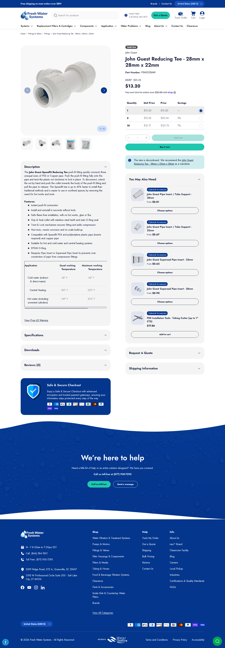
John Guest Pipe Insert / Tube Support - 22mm (169, 228)
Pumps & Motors (101, 544)
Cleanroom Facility (179, 550)
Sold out (178, 137)
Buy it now (165, 146)
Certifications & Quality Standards (187, 581)
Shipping (146, 550)
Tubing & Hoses (100, 568)
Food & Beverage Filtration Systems (110, 575)
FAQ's (173, 587)
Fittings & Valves (34, 33)
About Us (159, 26)
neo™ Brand (176, 544)
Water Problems (129, 26)
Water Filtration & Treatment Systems (111, 538)
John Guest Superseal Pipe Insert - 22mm (170, 259)
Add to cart (165, 334)
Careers (174, 562)
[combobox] (85, 15)
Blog (147, 26)
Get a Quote (160, 15)
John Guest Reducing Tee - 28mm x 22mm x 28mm (163, 162)
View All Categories (102, 613)
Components (87, 26)
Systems (25, 26)
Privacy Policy (180, 640)
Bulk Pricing (148, 556)
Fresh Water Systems (40, 640)
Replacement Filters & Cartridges (55, 26)
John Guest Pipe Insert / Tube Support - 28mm (169, 195)
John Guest (131, 52)
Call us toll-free (99, 484)
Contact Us (166, 3)
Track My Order (150, 538)
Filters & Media (100, 562)
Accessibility (198, 640)
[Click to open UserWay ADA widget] (5, 642)
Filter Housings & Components (108, 556)
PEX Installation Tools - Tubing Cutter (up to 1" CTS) (172, 319)
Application (107, 26)
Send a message (125, 484)
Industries (175, 575)
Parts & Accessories (103, 587)
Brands (154, 3)
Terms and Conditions (157, 640)
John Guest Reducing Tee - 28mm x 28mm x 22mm (73, 33)
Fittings (47, 33)
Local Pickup (176, 568)
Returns (146, 562)
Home (23, 33)
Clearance (192, 26)
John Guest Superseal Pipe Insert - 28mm (170, 289)
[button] (193, 15)
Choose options (164, 210)
